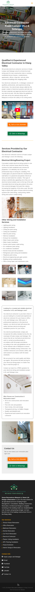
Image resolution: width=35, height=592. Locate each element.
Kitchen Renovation (9, 531)
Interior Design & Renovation (11, 547)
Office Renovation (8, 525)
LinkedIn (6, 570)
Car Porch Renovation (9, 533)
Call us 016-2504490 (18, 124)
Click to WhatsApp (18, 133)
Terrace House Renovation (11, 522)
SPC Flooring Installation (10, 542)
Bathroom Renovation (9, 528)
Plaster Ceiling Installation (11, 539)
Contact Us (7, 574)
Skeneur (23, 589)
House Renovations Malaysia (15, 587)
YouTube (6, 567)
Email (5, 560)
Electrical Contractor (9, 536)
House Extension (8, 545)
